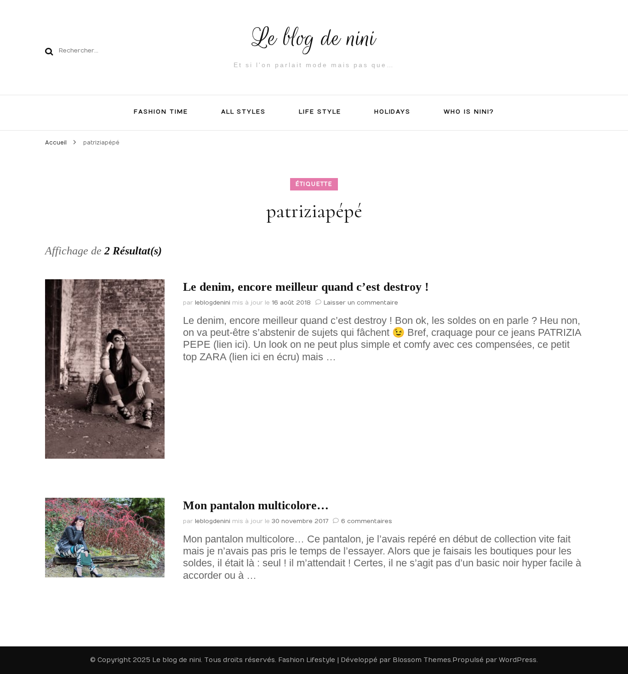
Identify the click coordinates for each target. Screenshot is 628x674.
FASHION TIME (161, 111)
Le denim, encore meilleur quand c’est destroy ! (306, 287)
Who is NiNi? (469, 111)
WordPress (518, 660)
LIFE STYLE (320, 111)
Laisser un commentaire (361, 302)
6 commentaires (366, 521)
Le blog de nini (314, 38)
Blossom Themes (422, 660)
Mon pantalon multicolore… (256, 505)
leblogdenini (212, 302)
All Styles (243, 111)
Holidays (392, 111)
